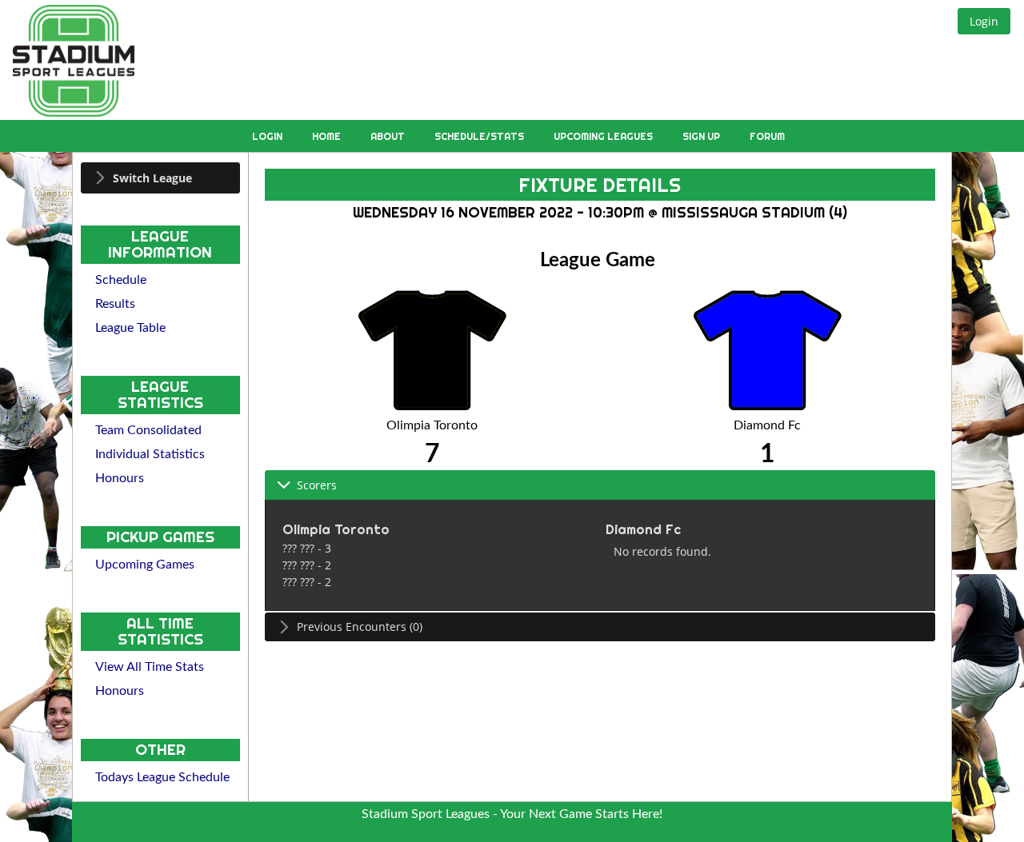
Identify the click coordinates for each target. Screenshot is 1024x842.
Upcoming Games (144, 564)
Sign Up (702, 136)
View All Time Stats (149, 666)
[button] (984, 21)
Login (268, 136)
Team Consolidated (148, 430)
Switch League (152, 178)
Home (327, 136)
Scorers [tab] (317, 485)
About (388, 136)
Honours (119, 478)
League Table (130, 327)
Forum (767, 136)
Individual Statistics (150, 454)
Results (115, 303)
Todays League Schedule (162, 777)
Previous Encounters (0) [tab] (359, 626)
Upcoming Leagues (604, 136)
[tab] (160, 178)
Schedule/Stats (480, 136)
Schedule (120, 279)
